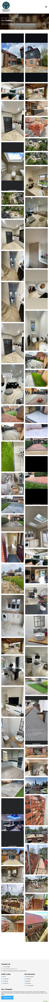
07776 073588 (6, 966)
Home (4, 976)
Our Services (6, 978)
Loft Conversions (30, 985)
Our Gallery (5, 981)
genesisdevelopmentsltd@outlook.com (10, 968)
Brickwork (28, 981)
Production (28, 978)
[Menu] (46, 6)
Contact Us (5, 983)
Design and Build (29, 976)
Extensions (28, 983)
